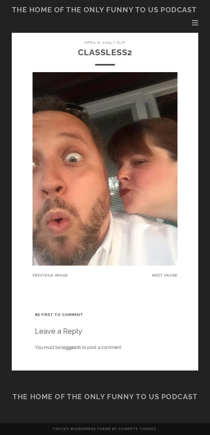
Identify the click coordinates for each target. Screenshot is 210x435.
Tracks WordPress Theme (81, 429)
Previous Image (50, 275)
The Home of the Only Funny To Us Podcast (104, 10)
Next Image (165, 275)
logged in (71, 347)
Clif (121, 42)
